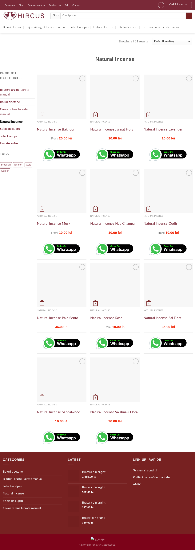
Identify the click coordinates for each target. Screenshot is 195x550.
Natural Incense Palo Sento (57, 318)
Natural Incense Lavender (163, 129)
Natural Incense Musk (53, 223)
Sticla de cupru (128, 27)
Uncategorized (9, 143)
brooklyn (6, 165)
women (5, 171)
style (28, 165)
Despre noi (10, 5)
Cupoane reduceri (37, 5)
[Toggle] (33, 92)
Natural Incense (103, 27)
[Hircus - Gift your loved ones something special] (24, 15)
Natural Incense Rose (106, 318)
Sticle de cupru (10, 128)
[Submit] (189, 16)
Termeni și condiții (145, 470)
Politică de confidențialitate (151, 477)
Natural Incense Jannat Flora (111, 129)
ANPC (137, 484)
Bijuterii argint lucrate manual (46, 27)
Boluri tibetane (12, 27)
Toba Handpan (79, 27)
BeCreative (108, 544)
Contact (76, 5)
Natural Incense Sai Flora (162, 318)
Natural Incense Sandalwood (58, 412)
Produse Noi (55, 5)
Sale (67, 5)
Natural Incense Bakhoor (56, 129)
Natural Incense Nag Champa (112, 223)
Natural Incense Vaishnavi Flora (114, 412)
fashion (18, 165)
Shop (21, 5)
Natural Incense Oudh (160, 223)
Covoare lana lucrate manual (161, 27)
